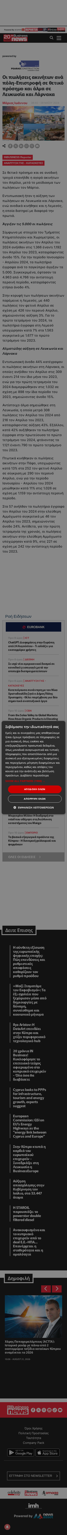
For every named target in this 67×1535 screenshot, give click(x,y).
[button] (33, 781)
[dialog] (33, 767)
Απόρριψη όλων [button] (35, 798)
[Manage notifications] (7, 1527)
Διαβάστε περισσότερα (34, 775)
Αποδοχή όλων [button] (34, 789)
